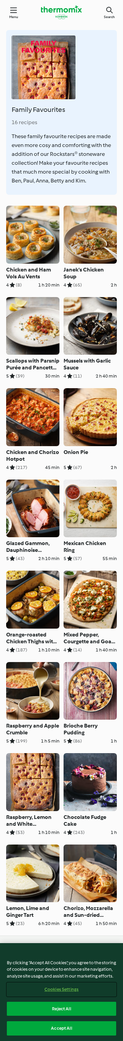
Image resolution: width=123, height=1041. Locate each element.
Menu (13, 17)
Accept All (61, 1028)
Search (109, 17)
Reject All (61, 1008)
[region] (61, 992)
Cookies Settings (61, 989)
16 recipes (24, 122)
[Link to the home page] (61, 12)
